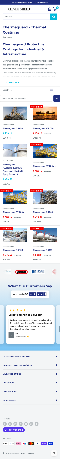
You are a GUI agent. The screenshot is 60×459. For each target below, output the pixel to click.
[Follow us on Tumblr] (37, 424)
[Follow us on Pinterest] (21, 424)
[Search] (53, 17)
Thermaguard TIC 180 (42, 250)
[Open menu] (4, 9)
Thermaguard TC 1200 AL (44, 166)
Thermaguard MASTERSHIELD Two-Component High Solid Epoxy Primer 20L (13, 169)
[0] (55, 9)
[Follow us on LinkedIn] (31, 424)
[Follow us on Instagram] (15, 424)
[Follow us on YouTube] (26, 424)
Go (57, 98)
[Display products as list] (56, 90)
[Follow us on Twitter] (10, 424)
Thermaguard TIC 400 (13, 250)
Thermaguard (9, 124)
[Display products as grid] (51, 90)
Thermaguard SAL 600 (43, 128)
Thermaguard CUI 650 (13, 128)
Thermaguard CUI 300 (43, 212)
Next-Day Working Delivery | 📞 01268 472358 (30, 2)
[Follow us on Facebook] (5, 424)
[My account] (49, 9)
